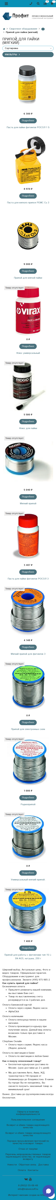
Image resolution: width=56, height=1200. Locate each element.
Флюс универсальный (28, 353)
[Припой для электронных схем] (28, 687)
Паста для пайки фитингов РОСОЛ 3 (28, 579)
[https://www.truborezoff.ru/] (28, 16)
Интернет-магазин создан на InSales (28, 1195)
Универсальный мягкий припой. (28, 879)
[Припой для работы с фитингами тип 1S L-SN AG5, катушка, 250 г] (28, 913)
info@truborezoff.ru (28, 1189)
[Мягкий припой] (28, 461)
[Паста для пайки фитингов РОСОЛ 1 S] (28, 85)
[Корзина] (52, 3)
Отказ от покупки (28, 1149)
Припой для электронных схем (28, 729)
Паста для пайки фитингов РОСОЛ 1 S (28, 127)
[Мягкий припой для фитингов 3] (28, 612)
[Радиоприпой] (28, 762)
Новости (12, 1164)
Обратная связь (27, 1164)
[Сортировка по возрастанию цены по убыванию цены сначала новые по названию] (28, 48)
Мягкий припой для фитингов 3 (28, 654)
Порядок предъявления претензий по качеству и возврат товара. (28, 1142)
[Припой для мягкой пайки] (28, 236)
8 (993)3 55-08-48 (28, 1185)
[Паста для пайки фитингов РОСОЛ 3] (28, 536)
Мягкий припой (28, 503)
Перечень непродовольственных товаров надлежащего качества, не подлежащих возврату (28, 1157)
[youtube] (30, 1179)
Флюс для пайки (28, 428)
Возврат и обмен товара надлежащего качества (28, 1126)
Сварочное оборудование (23, 29)
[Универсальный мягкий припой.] (28, 837)
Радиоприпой (28, 804)
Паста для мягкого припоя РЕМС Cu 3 (28, 202)
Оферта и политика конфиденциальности (28, 1113)
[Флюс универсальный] (28, 311)
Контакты (33, 1170)
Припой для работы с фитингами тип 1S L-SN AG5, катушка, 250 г (28, 956)
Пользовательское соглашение (28, 1119)
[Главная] (4, 29)
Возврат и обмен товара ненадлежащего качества (28, 1134)
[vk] (26, 1179)
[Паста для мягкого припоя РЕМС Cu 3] (28, 160)
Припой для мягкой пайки (28, 278)
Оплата (22, 1170)
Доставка (43, 1164)
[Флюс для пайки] (28, 386)
